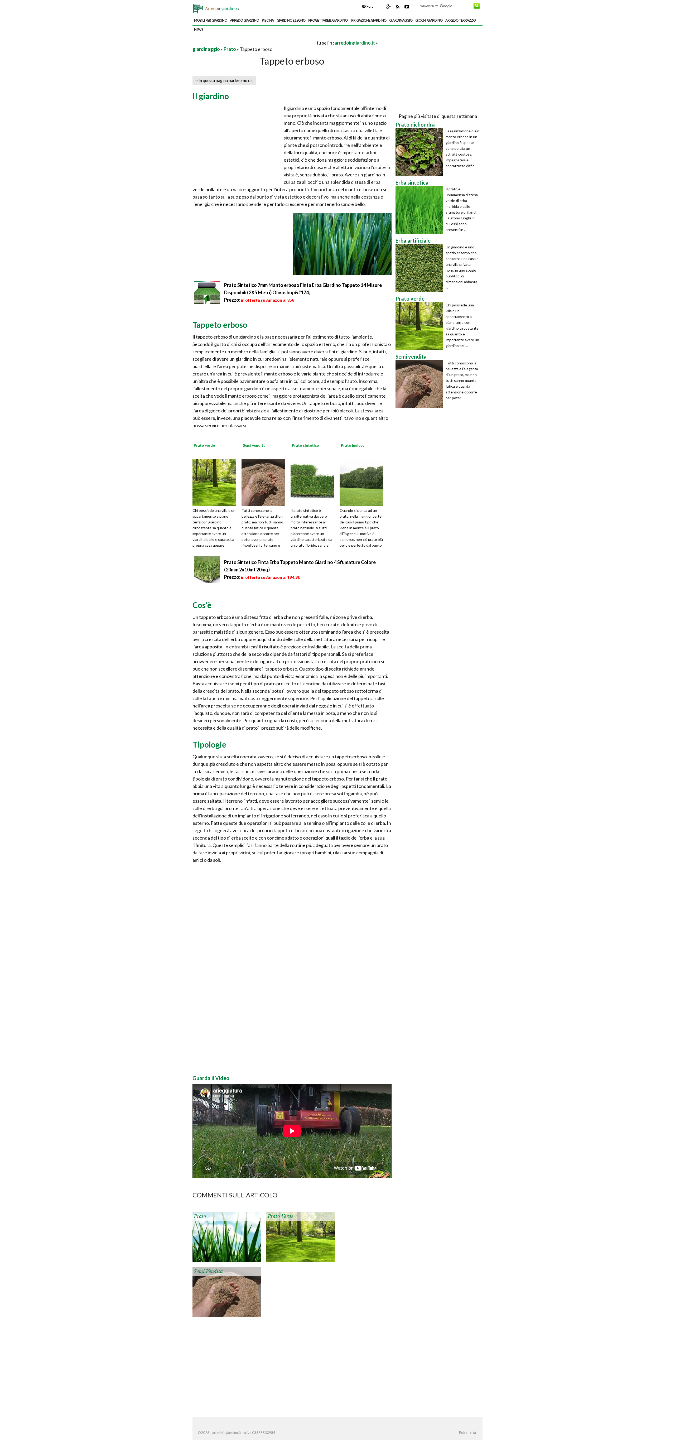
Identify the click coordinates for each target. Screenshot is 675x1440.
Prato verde (280, 1216)
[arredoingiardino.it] (216, 7)
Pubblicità (467, 1433)
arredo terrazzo (460, 20)
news (198, 29)
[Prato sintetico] (314, 482)
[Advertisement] (254, 43)
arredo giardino (244, 20)
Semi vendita (208, 1271)
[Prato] (226, 1236)
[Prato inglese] (363, 482)
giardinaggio (400, 20)
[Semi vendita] (265, 482)
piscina (268, 20)
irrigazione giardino (368, 20)
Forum (371, 6)
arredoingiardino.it (354, 43)
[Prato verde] (216, 482)
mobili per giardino (210, 20)
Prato (230, 49)
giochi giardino (428, 20)
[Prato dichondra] (421, 152)
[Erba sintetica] (421, 210)
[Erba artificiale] (421, 268)
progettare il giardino (328, 20)
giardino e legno (291, 20)
